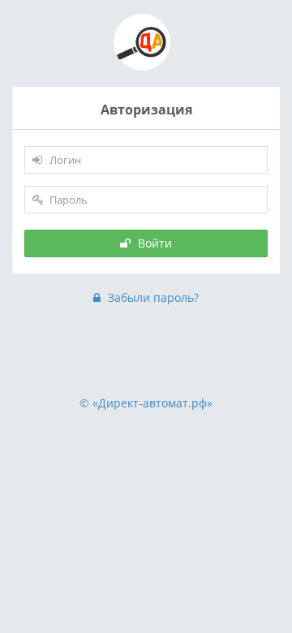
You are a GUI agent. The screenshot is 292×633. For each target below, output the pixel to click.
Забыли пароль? (152, 297)
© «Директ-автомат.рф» (146, 403)
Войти (153, 243)
